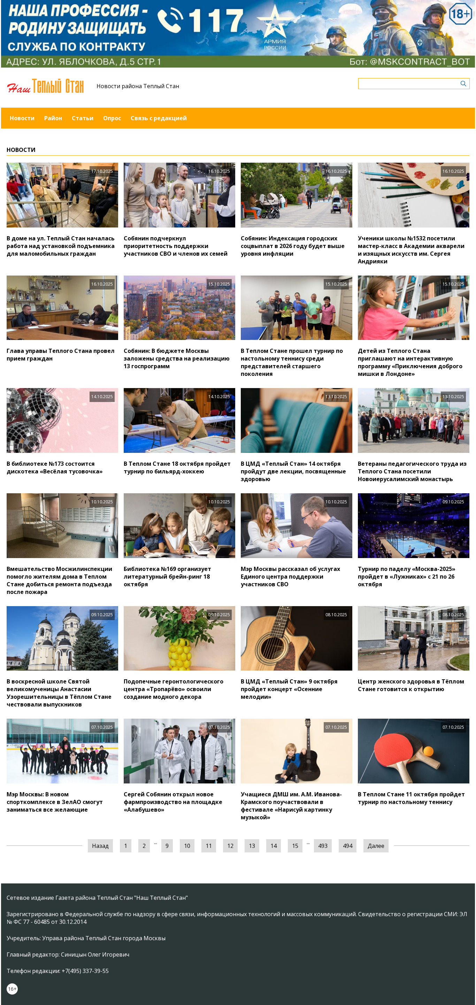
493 (323, 846)
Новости (22, 118)
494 (347, 846)
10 (187, 846)
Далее (376, 846)
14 (273, 846)
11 (209, 846)
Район (53, 118)
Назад (100, 846)
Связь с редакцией (159, 118)
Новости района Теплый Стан (138, 86)
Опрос (112, 118)
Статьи (82, 118)
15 (295, 846)
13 (252, 846)
